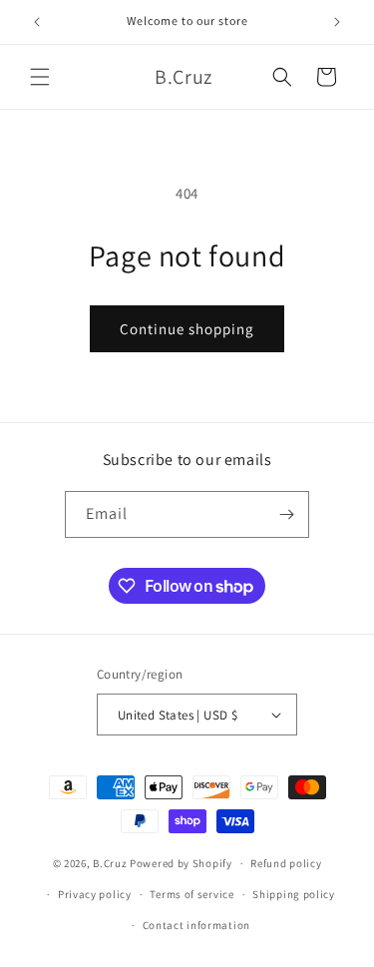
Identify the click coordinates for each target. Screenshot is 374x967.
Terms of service (191, 894)
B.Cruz (110, 863)
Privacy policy (95, 894)
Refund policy (285, 863)
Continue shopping (187, 328)
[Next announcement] (337, 22)
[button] (40, 77)
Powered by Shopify (181, 863)
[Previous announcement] (37, 22)
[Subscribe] (286, 514)
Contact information (196, 925)
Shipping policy (293, 894)
